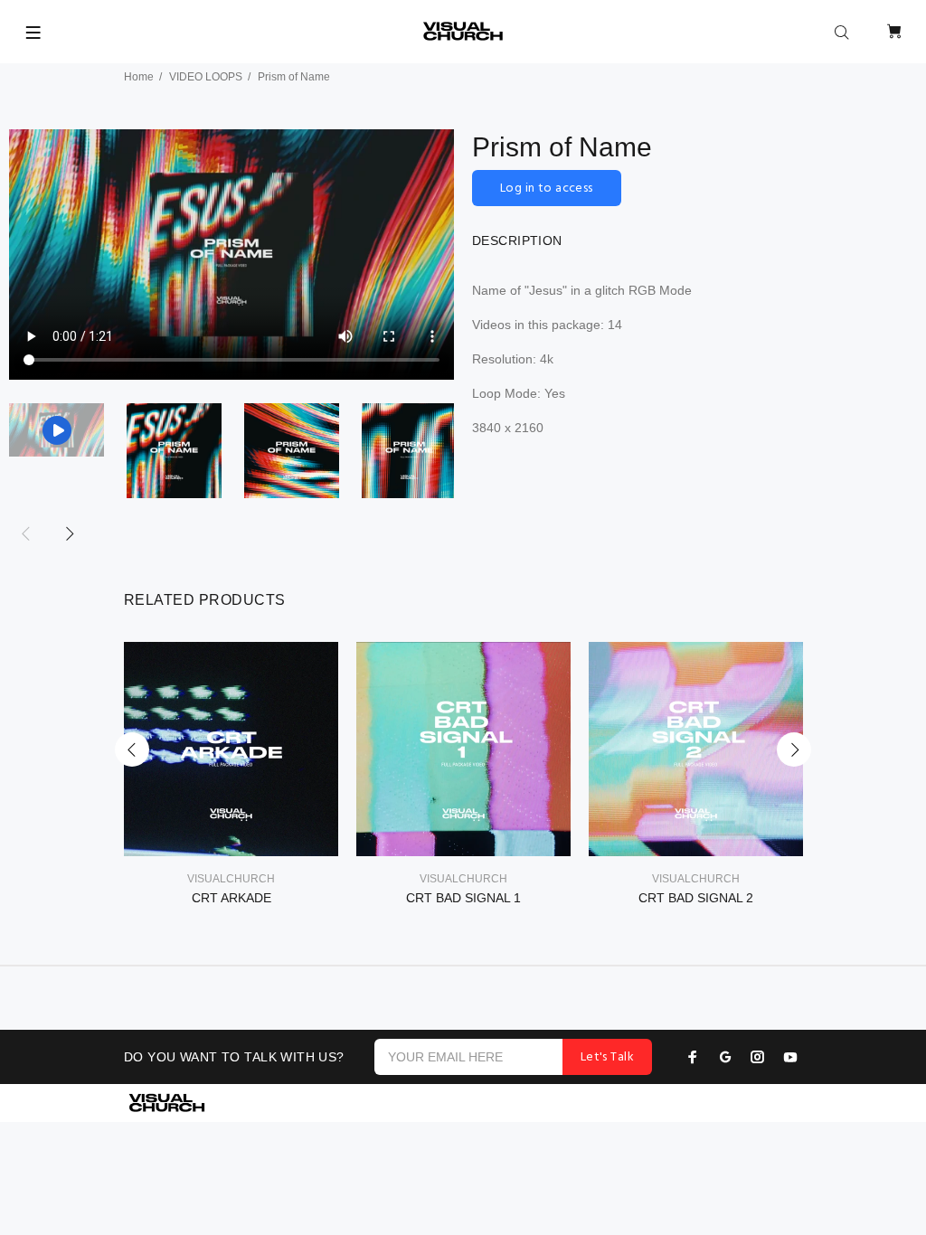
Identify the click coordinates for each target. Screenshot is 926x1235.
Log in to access (546, 188)
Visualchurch (231, 878)
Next (69, 533)
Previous (132, 749)
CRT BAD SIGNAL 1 (463, 898)
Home (139, 77)
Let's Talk (607, 1057)
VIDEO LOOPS (205, 77)
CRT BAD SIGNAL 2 (695, 898)
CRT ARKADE (231, 898)
